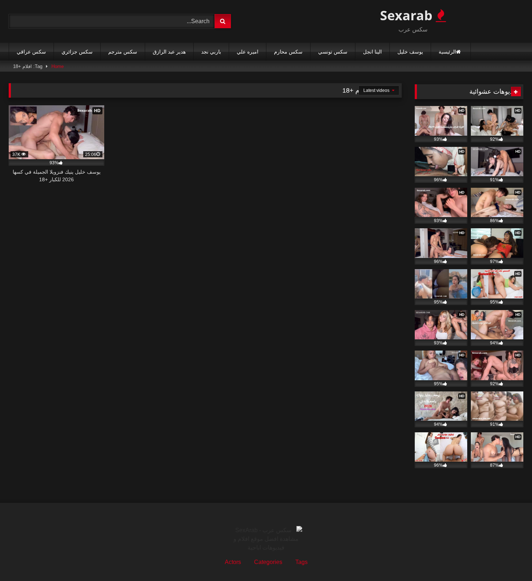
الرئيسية (447, 52)
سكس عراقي (31, 52)
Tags (301, 562)
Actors (233, 562)
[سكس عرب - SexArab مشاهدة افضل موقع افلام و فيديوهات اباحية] (266, 539)
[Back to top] (510, 559)
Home (57, 66)
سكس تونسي (332, 52)
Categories (268, 562)
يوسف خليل (410, 52)
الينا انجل (372, 52)
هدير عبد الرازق (169, 52)
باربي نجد (211, 52)
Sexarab (408, 15)
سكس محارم (288, 52)
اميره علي (247, 52)
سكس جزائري (77, 52)
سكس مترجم (122, 52)
